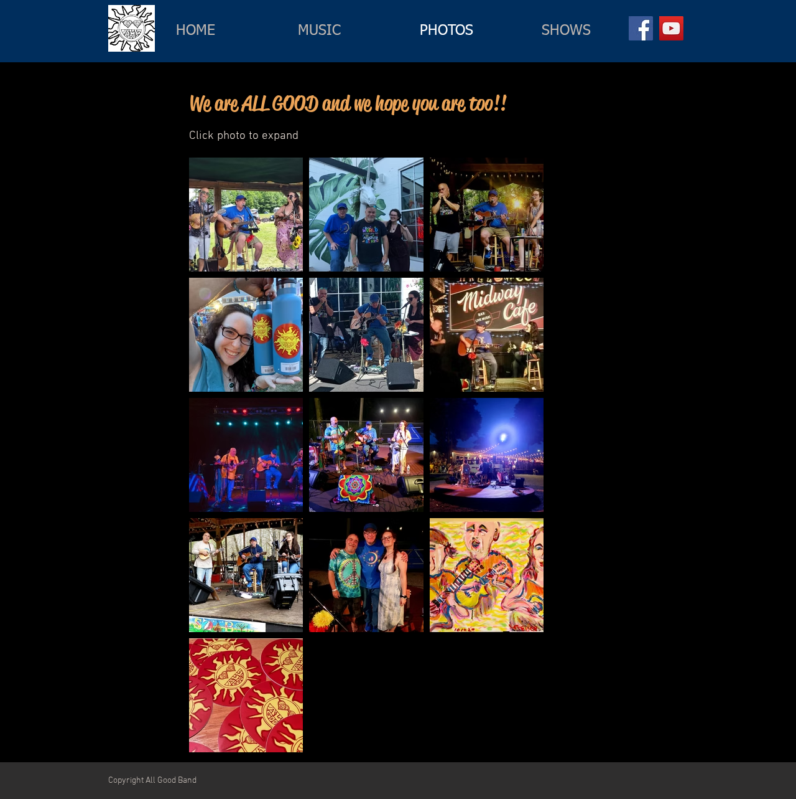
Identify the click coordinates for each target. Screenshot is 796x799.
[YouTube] (671, 28)
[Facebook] (641, 28)
